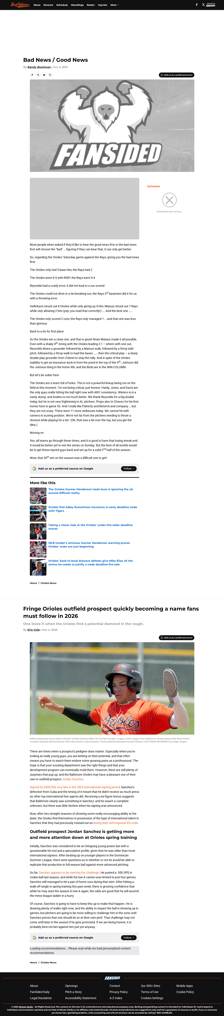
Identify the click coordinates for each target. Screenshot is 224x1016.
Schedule (62, 4)
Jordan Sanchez (72, 779)
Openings (71, 986)
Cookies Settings (152, 998)
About (34, 986)
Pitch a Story (73, 992)
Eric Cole (34, 629)
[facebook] (196, 4)
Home (33, 583)
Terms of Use (150, 992)
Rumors (48, 4)
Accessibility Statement (80, 998)
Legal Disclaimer (41, 998)
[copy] (50, 75)
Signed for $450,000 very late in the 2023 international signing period (75, 787)
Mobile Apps (184, 986)
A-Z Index (116, 998)
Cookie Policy (185, 992)
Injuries (102, 4)
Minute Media (26, 1007)
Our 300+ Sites (150, 986)
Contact (115, 986)
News (37, 4)
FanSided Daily (40, 992)
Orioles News (48, 583)
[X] (203, 4)
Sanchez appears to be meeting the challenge (69, 872)
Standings (77, 4)
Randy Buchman (39, 67)
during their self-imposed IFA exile (115, 823)
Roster (91, 4)
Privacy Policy (119, 992)
